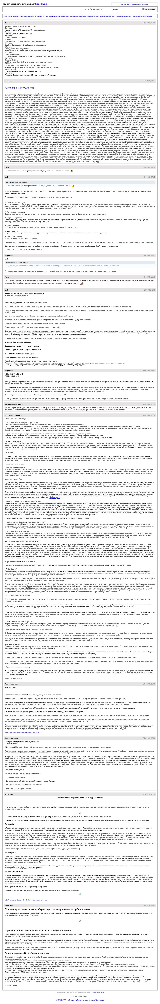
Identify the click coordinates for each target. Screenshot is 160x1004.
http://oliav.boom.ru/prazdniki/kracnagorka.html (22, 732)
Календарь (145, 4)
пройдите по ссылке (98, 992)
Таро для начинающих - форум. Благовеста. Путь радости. (24, 16)
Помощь (123, 4)
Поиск (128, 4)
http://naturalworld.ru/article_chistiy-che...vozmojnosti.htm (26, 900)
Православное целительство (142, 16)
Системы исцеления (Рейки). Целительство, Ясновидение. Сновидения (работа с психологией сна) (80, 16)
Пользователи (136, 4)
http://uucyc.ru (55, 498)
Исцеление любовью (123, 16)
